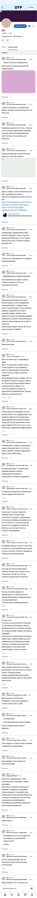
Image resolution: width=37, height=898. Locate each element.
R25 (7, 57)
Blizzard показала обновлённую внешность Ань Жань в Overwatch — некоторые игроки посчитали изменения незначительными (17, 856)
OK (31, 888)
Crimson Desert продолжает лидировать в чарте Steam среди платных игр (17, 565)
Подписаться (20, 26)
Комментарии (13, 47)
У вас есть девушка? (13, 356)
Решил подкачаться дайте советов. (17, 408)
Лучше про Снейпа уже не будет (16, 695)
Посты (4, 47)
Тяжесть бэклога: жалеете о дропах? (17, 509)
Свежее (4, 53)
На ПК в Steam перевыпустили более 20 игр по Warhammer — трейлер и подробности (17, 59)
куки (14, 888)
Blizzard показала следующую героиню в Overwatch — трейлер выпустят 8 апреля (17, 817)
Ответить (5, 97)
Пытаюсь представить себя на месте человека (17, 664)
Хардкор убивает (11, 776)
